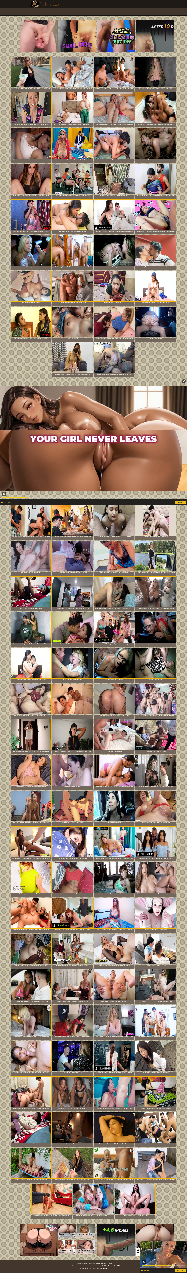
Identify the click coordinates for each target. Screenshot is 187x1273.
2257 (118, 1266)
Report (105, 1268)
